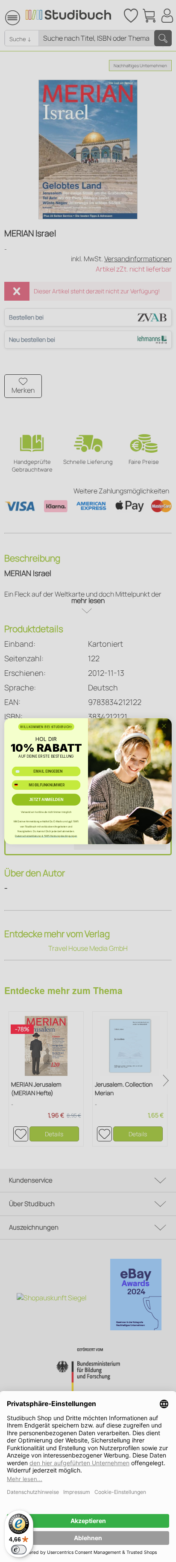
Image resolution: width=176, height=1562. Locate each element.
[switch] (18, 1549)
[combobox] (19, 784)
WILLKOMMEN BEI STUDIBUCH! (46, 726)
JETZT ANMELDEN (46, 799)
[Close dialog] (164, 725)
